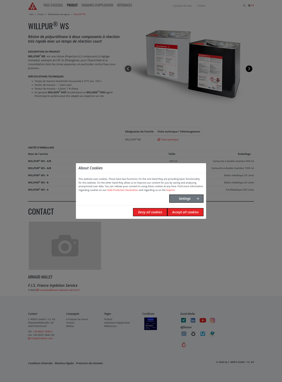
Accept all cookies (185, 212)
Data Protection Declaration (122, 190)
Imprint (170, 190)
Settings (185, 198)
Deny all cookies (150, 212)
